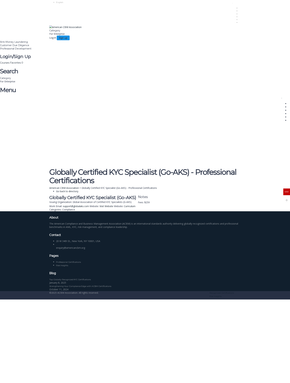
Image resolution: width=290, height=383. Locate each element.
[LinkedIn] (137, 206)
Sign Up (18, 377)
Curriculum (129, 206)
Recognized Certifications (221, 293)
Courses (5, 62)
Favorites (16, 62)
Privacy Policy (74, 346)
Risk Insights (215, 296)
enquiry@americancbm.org (70, 247)
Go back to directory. (67, 191)
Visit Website (106, 206)
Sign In (27, 377)
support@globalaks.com (76, 206)
